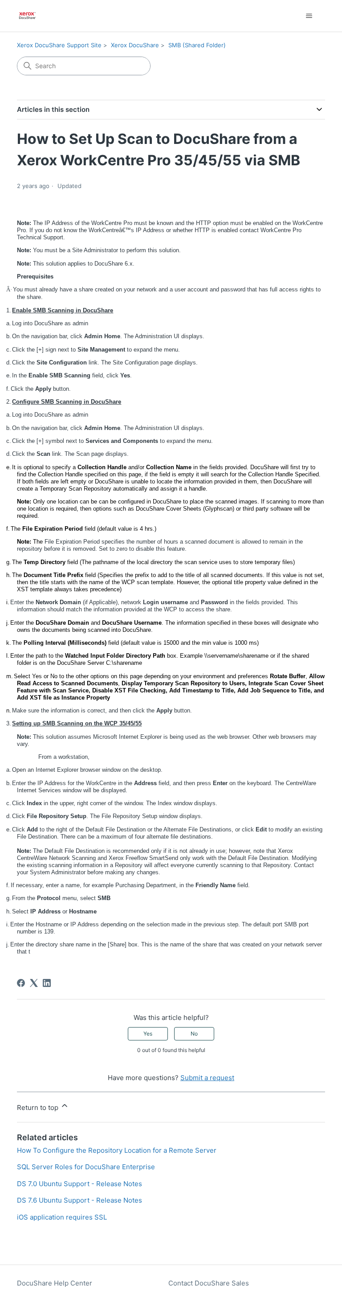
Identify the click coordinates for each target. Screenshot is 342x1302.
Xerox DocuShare (135, 45)
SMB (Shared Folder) (197, 45)
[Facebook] (21, 983)
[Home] (27, 16)
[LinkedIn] (47, 983)
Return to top (38, 1107)
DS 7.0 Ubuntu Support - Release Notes (79, 1183)
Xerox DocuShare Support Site (59, 45)
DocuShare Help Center (54, 1283)
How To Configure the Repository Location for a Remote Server (116, 1150)
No (194, 1033)
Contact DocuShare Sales (208, 1283)
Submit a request (207, 1077)
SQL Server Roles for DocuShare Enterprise (86, 1167)
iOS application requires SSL (62, 1217)
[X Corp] (34, 983)
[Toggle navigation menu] (309, 16)
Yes (147, 1033)
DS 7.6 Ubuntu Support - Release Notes (79, 1200)
